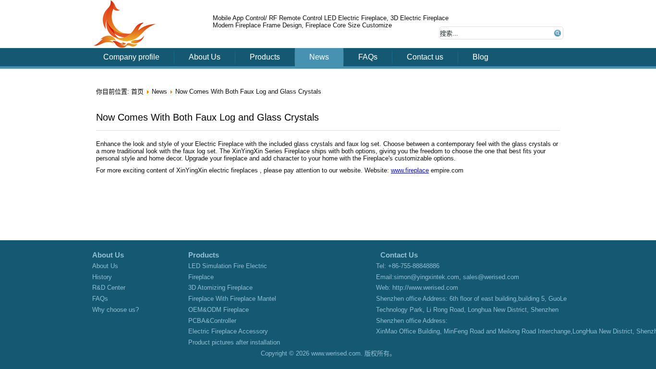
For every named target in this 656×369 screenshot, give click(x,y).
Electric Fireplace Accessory (228, 331)
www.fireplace (410, 170)
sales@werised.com (491, 277)
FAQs (367, 57)
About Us (204, 57)
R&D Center (108, 287)
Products (265, 57)
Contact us (425, 57)
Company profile (131, 57)
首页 (137, 91)
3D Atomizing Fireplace (220, 287)
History (102, 277)
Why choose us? (115, 309)
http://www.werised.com (425, 287)
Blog (480, 57)
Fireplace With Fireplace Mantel (232, 298)
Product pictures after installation (234, 342)
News (319, 57)
